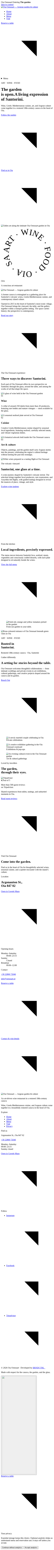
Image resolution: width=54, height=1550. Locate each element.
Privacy (9, 1126)
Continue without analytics (12, 1548)
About (9, 14)
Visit (8, 18)
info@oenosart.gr (8, 979)
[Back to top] (19, 1425)
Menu (8, 16)
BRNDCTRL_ (39, 1368)
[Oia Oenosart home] (19, 7)
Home (8, 11)
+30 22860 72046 (8, 974)
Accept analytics (31, 1548)
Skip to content (7, 4)
